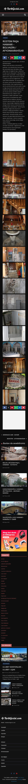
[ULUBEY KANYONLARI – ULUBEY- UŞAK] (14, 654)
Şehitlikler (3, 630)
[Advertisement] (14, 141)
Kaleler (3, 593)
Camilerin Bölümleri (6, 571)
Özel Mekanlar (4, 623)
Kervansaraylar (5, 601)
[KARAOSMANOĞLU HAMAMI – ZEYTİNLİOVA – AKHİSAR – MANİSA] (14, 474)
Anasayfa (3, 727)
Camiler (3, 568)
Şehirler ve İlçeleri (5, 628)
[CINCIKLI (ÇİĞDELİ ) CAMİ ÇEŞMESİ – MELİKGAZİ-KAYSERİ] (6, 702)
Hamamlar (5, 37)
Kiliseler (3, 603)
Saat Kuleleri (4, 625)
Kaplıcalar (3, 596)
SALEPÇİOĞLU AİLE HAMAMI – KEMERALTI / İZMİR (13, 518)
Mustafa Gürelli (16, 53)
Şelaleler (3, 633)
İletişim (3, 736)
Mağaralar (3, 608)
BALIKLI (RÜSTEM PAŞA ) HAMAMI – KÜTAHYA (11, 464)
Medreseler (4, 610)
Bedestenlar (4, 566)
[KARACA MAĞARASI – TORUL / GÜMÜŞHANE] (6, 685)
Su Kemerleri (4, 635)
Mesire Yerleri (4, 613)
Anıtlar (3, 559)
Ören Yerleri (4, 620)
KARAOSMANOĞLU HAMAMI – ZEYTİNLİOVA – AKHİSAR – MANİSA (13, 491)
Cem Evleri (3, 573)
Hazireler (3, 591)
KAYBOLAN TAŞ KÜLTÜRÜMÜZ (8, 598)
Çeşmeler (3, 576)
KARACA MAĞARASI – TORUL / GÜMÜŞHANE (17, 684)
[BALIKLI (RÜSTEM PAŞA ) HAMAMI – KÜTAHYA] (14, 448)
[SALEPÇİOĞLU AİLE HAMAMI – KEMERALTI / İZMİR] (14, 502)
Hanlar (3, 588)
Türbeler (3, 638)
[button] (14, 159)
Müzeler (3, 615)
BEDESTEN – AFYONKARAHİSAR (16, 439)
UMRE (2, 640)
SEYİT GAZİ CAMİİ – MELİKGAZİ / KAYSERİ (17, 692)
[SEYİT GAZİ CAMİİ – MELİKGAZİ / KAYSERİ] (6, 694)
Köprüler (3, 606)
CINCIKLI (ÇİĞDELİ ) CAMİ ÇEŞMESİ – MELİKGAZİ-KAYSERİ (18, 701)
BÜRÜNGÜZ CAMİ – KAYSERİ (11, 435)
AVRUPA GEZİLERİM (6, 564)
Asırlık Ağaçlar (4, 561)
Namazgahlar (4, 618)
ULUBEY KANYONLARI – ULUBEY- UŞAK (12, 668)
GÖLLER (3, 583)
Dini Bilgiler (4, 578)
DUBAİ (2, 581)
